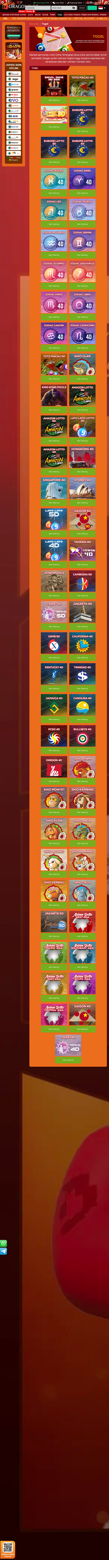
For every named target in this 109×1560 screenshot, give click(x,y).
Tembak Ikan (86, 15)
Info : (6, 18)
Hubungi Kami (75, 3)
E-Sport (23, 15)
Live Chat (59, 3)
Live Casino (68, 15)
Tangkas (77, 15)
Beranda (6, 15)
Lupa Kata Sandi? (93, 3)
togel (59, 15)
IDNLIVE (38, 15)
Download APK (43, 3)
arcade (45, 15)
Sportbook (14, 15)
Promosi (103, 15)
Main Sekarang (54, 100)
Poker (52, 15)
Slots (30, 15)
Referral (95, 15)
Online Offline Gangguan (14, 159)
